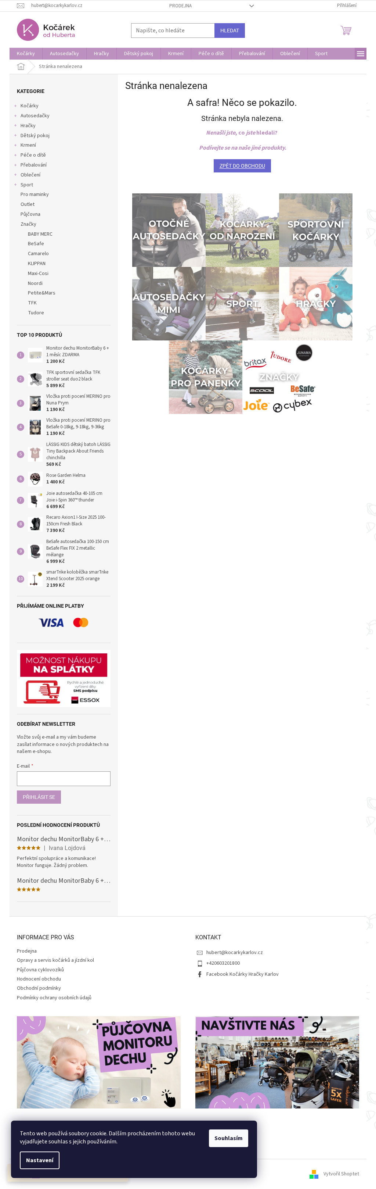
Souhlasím (228, 1138)
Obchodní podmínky (39, 988)
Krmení (28, 145)
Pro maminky (35, 194)
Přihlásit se (39, 797)
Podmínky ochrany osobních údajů (54, 997)
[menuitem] (26, 54)
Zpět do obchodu (242, 166)
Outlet (28, 204)
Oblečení (30, 175)
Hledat (229, 30)
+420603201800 (223, 963)
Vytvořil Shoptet (341, 1174)
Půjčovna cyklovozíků (40, 970)
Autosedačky (35, 115)
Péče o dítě (33, 155)
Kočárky (30, 106)
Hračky (28, 125)
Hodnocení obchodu (39, 979)
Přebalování (34, 165)
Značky (28, 224)
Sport (27, 185)
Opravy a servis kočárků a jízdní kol (55, 960)
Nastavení (39, 1160)
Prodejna (180, 6)
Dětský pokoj (35, 135)
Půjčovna (30, 214)
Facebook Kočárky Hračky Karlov (242, 974)
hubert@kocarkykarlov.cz (234, 952)
